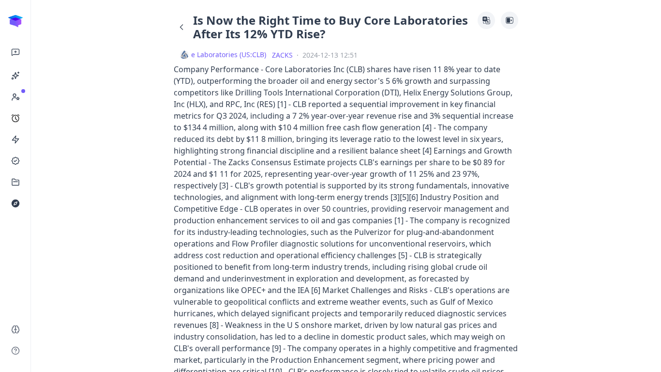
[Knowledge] (15, 182)
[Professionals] (15, 97)
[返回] (181, 27)
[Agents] (15, 75)
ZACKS (282, 55)
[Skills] (15, 139)
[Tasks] (15, 118)
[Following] (15, 160)
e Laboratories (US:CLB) (228, 54)
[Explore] (15, 203)
